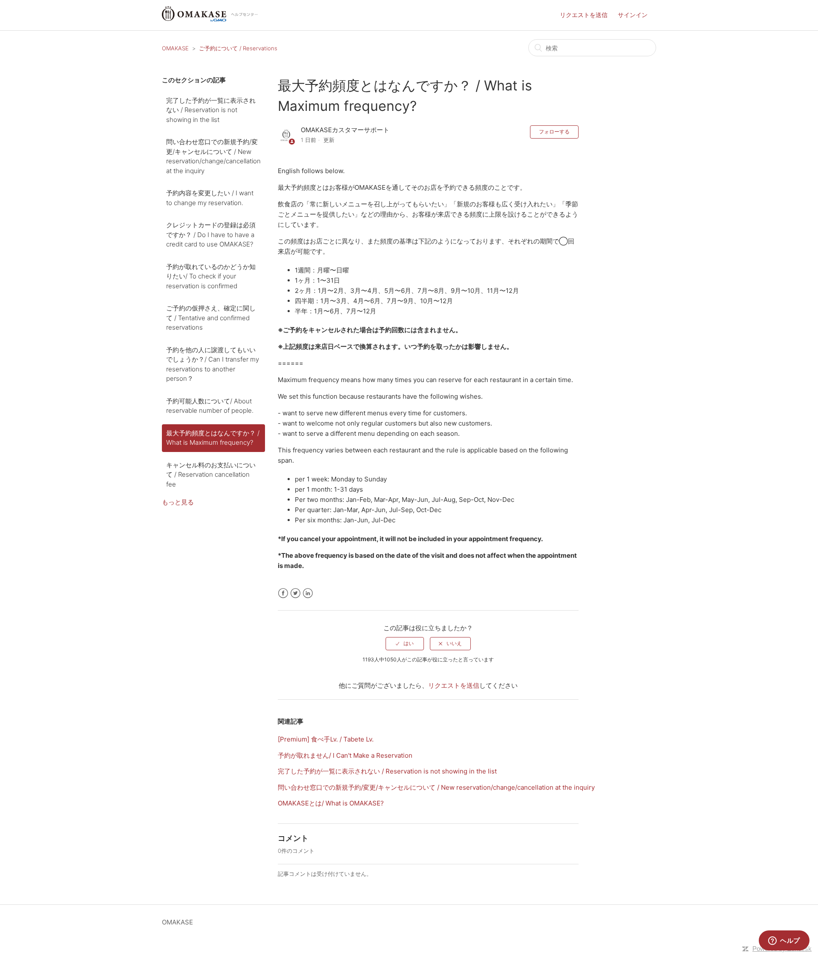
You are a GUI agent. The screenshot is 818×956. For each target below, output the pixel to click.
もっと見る (178, 502)
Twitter (295, 593)
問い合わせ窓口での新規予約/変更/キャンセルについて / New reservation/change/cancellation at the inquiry (213, 156)
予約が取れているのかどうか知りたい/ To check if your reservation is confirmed (211, 276)
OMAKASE (175, 48)
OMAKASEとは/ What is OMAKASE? (331, 803)
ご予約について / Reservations (238, 48)
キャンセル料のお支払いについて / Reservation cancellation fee (211, 474)
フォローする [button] (554, 131)
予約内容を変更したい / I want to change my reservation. (209, 198)
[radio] (405, 643)
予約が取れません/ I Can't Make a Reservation (345, 755)
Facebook (283, 593)
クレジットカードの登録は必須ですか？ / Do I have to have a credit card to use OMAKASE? (211, 234)
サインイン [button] (633, 14)
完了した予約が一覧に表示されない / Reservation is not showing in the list (211, 110)
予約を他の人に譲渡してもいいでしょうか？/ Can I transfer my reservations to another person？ (212, 364)
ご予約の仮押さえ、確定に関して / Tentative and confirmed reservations (211, 317)
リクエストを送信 (584, 14)
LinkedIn (307, 593)
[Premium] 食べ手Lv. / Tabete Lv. (326, 739)
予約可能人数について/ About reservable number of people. (209, 406)
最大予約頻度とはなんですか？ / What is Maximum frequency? (212, 438)
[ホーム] (210, 19)
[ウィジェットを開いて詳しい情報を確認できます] (784, 941)
